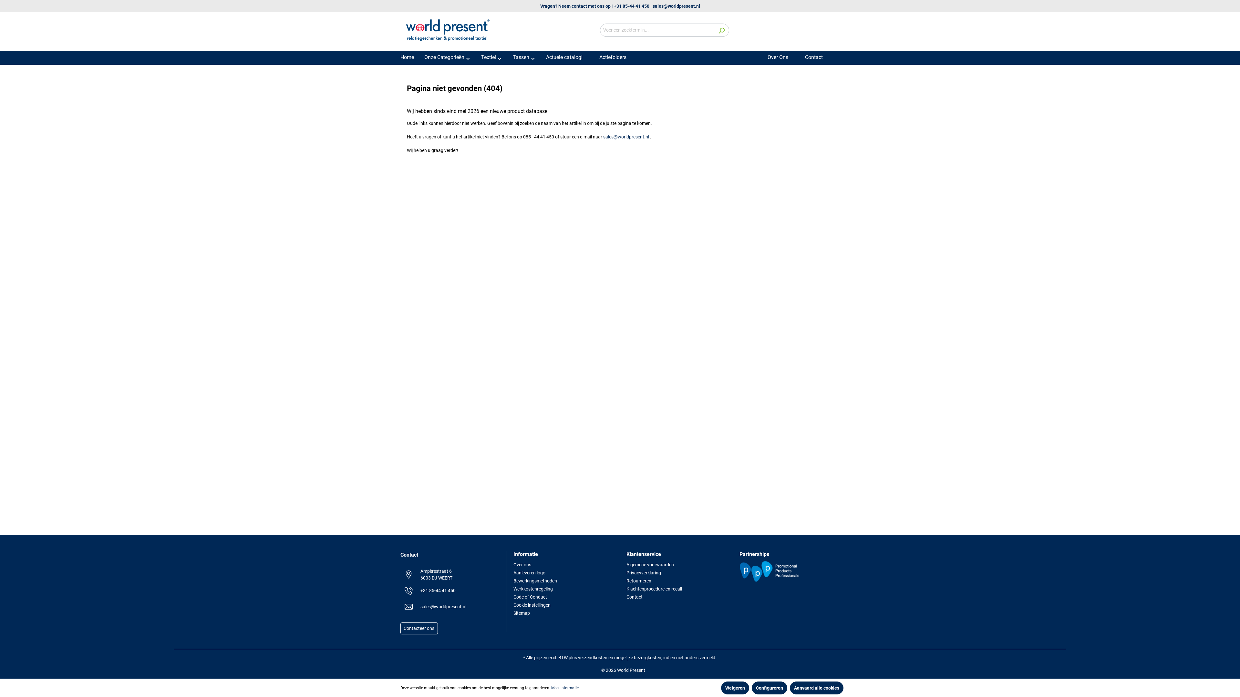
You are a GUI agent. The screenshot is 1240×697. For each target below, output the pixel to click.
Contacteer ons (419, 628)
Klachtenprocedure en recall (654, 588)
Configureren (769, 688)
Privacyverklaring (643, 572)
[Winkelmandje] (836, 30)
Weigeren (735, 688)
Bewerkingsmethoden (535, 580)
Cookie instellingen (532, 605)
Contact (634, 597)
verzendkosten (592, 657)
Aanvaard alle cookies (816, 688)
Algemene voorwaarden (650, 564)
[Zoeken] (721, 30)
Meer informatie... (566, 688)
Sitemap (521, 613)
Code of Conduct (530, 597)
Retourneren (638, 580)
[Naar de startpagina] (448, 29)
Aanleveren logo (529, 572)
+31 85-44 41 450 (631, 6)
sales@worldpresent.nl (676, 6)
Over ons (522, 564)
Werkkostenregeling (533, 588)
